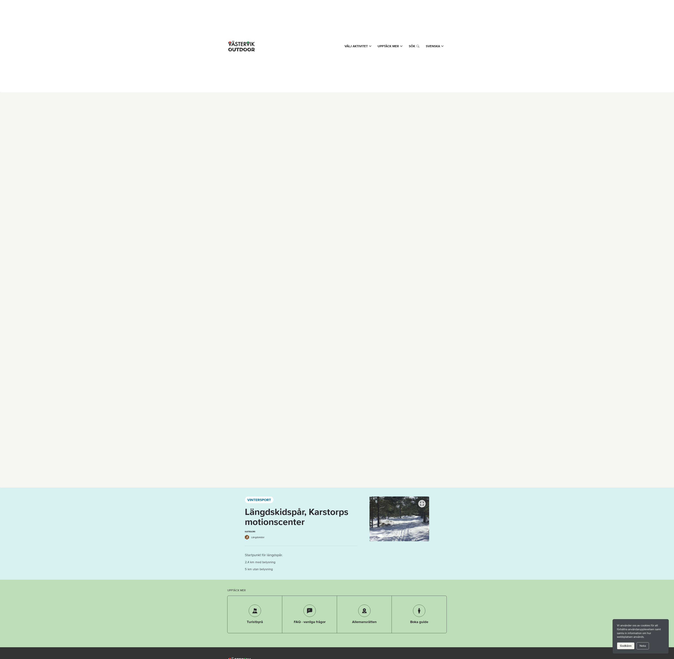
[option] (399, 518)
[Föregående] (377, 520)
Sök (412, 46)
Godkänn (626, 645)
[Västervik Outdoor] (241, 46)
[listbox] (399, 518)
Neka (643, 645)
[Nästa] (422, 520)
